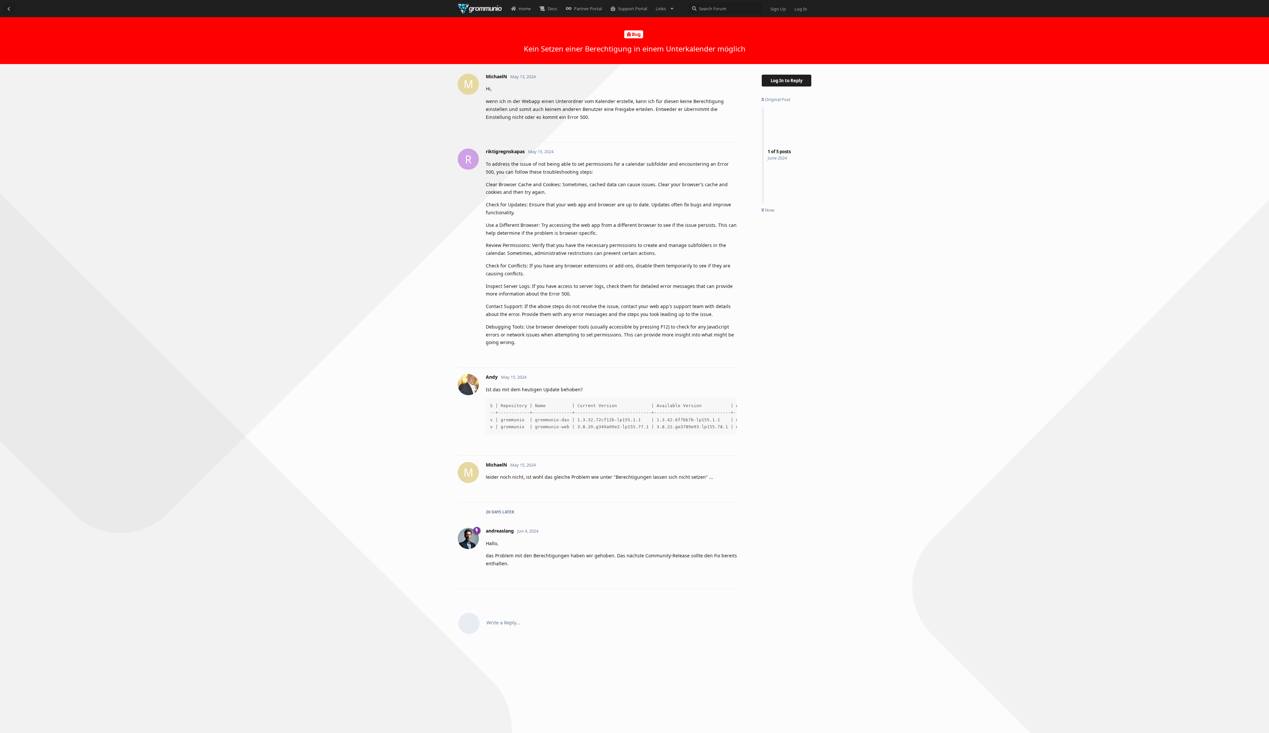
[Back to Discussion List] (9, 9)
